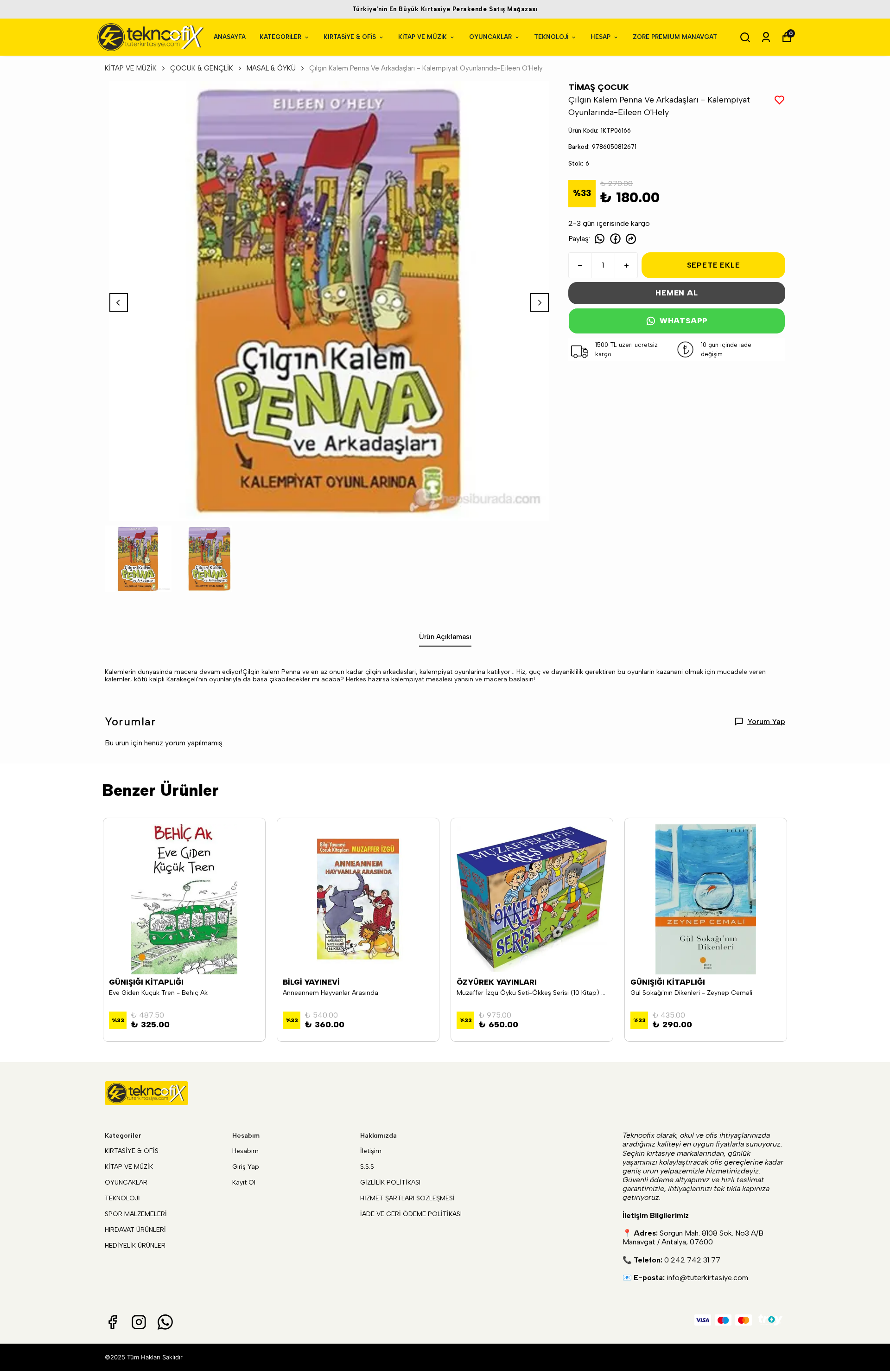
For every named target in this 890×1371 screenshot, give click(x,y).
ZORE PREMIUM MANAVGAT (675, 36)
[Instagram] (138, 1322)
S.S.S (367, 1167)
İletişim (370, 1151)
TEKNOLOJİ (551, 36)
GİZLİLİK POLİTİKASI (390, 1182)
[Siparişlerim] (766, 37)
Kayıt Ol (243, 1182)
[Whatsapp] (165, 1322)
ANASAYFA (230, 36)
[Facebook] (112, 1322)
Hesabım (245, 1151)
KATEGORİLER (280, 36)
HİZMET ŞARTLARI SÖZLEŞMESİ (407, 1198)
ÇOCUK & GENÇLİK (201, 68)
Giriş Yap (245, 1167)
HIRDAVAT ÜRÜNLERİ (135, 1230)
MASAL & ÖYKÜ (271, 68)
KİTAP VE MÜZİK (422, 36)
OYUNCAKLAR (490, 36)
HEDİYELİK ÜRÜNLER (135, 1245)
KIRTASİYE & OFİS (350, 36)
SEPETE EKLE (713, 265)
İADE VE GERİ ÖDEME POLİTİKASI (411, 1214)
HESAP (600, 36)
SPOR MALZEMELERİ (136, 1214)
